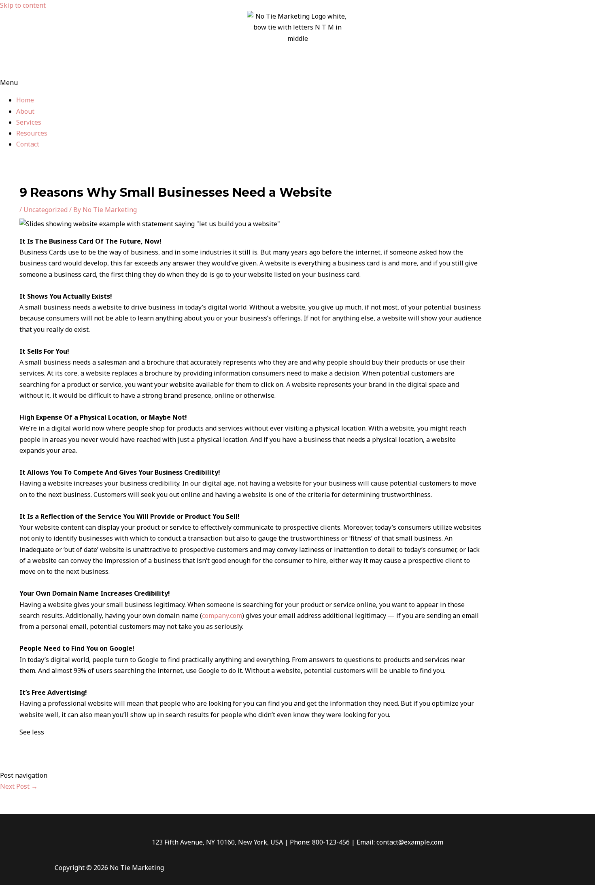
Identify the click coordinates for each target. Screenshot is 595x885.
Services (28, 122)
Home (25, 100)
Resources (31, 133)
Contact (27, 144)
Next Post (19, 786)
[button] (297, 82)
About (25, 111)
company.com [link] (222, 615)
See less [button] (31, 732)
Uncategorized (45, 209)
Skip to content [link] (23, 5)
